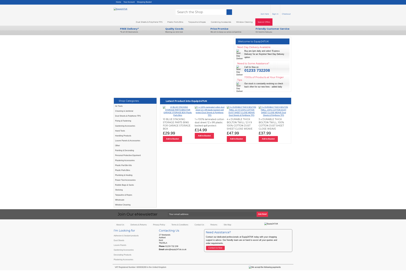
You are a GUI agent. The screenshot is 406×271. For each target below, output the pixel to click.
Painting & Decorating (124, 150)
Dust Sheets (119, 240)
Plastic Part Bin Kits (123, 165)
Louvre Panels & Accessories (127, 141)
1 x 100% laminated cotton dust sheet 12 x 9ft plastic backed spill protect (209, 122)
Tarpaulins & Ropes (197, 22)
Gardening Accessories (221, 22)
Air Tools (119, 106)
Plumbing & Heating (123, 175)
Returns (213, 225)
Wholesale (119, 200)
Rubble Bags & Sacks (124, 185)
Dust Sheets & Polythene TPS (149, 22)
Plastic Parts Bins (175, 22)
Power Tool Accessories (125, 180)
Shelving (119, 190)
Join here (265, 14)
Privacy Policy (159, 225)
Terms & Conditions (179, 225)
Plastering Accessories (125, 160)
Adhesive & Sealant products (126, 236)
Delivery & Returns (139, 225)
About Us (120, 225)
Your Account (129, 2)
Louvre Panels (120, 245)
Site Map (227, 225)
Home (118, 2)
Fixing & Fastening (123, 121)
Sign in (275, 14)
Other (117, 145)
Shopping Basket (144, 2)
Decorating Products (122, 255)
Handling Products (123, 136)
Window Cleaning (244, 22)
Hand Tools (120, 131)
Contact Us (199, 225)
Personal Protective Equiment (128, 155)
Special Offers (264, 22)
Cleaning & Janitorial (124, 111)
